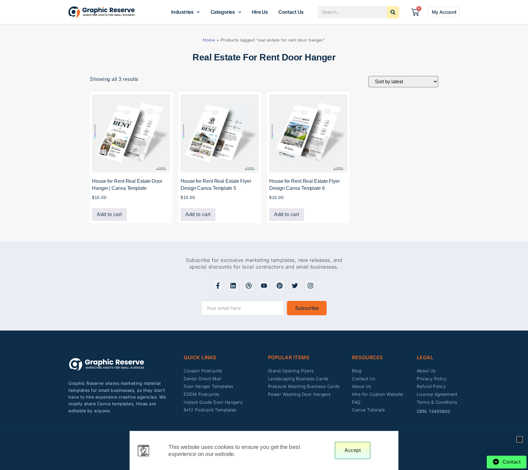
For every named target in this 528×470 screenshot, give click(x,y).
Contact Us (291, 12)
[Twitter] (295, 286)
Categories (223, 12)
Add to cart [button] (109, 214)
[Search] (393, 12)
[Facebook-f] (218, 286)
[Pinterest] (279, 286)
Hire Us (260, 12)
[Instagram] (310, 286)
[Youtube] (264, 286)
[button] (519, 439)
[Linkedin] (233, 286)
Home (209, 40)
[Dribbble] (249, 286)
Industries (182, 12)
